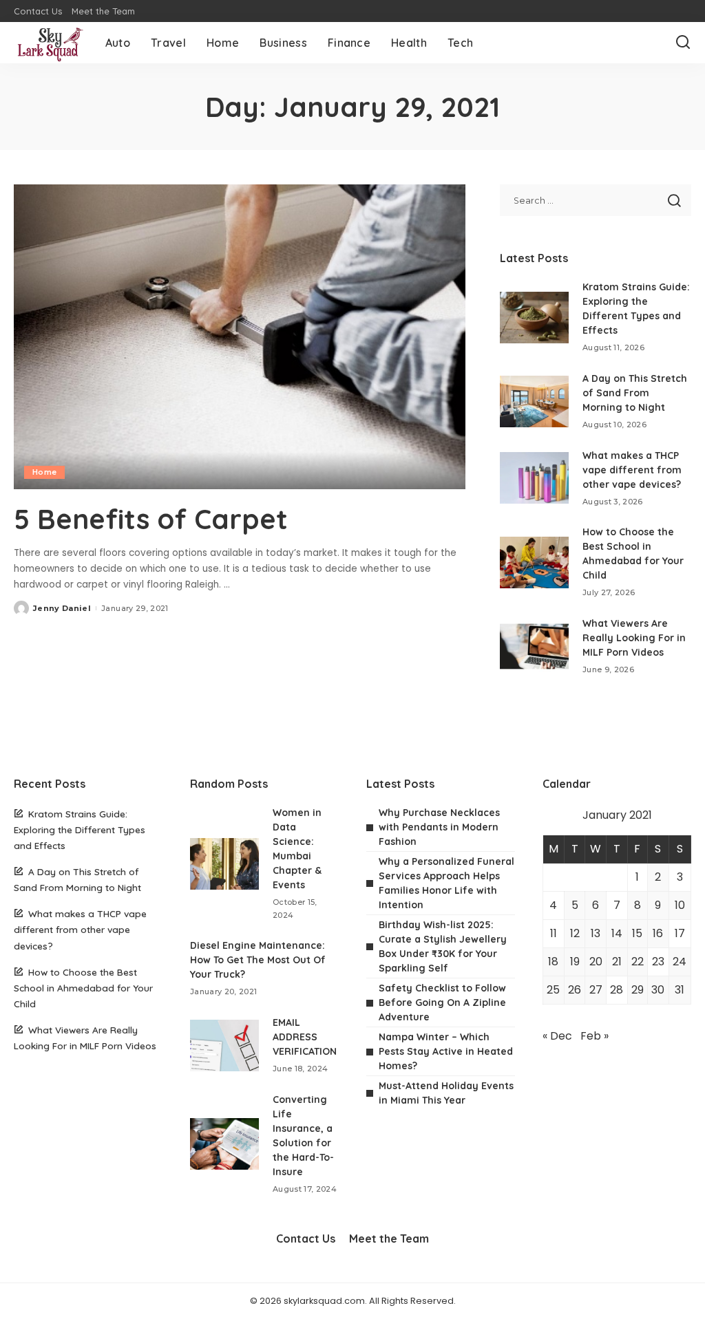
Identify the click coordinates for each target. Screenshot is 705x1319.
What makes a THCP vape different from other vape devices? (632, 470)
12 (575, 933)
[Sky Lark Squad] (49, 42)
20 (595, 961)
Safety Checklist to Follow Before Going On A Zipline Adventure (442, 1002)
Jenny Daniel (62, 608)
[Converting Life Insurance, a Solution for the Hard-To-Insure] (224, 1144)
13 (595, 933)
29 (637, 990)
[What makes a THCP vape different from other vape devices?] (534, 478)
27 (595, 990)
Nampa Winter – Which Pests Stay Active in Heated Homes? (446, 1051)
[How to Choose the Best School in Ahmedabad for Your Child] (534, 562)
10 (680, 905)
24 (679, 961)
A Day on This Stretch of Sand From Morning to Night (634, 393)
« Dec (557, 1036)
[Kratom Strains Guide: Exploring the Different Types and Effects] (534, 317)
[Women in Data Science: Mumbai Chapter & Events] (224, 864)
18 (553, 961)
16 (658, 933)
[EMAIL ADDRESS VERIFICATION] (224, 1045)
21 (617, 961)
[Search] (683, 42)
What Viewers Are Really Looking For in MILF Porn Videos (634, 637)
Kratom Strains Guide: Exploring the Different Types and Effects (79, 829)
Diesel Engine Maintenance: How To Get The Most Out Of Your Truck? (258, 959)
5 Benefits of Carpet (158, 519)
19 (575, 961)
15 (637, 933)
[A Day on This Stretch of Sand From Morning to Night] (534, 401)
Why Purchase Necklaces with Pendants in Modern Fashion (439, 827)
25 (553, 990)
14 (616, 933)
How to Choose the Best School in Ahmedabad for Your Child (83, 987)
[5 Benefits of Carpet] (239, 336)
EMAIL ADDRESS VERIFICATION (305, 1037)
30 (657, 990)
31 (679, 990)
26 (574, 990)
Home (44, 472)
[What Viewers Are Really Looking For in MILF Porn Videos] (534, 646)
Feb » (594, 1036)
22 (637, 961)
